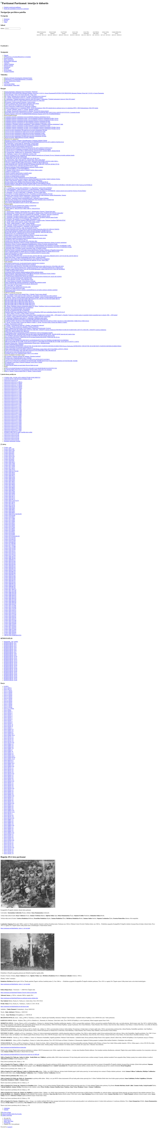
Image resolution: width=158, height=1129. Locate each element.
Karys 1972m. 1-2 (8, 849)
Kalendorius (7, 67)
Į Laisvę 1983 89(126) (10, 573)
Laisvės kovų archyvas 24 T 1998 (13, 410)
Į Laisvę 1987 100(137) (10, 589)
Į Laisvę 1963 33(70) (9, 494)
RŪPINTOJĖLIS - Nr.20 (10, 671)
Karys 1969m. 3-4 (8, 828)
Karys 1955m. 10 (8, 725)
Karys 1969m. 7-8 (8, 831)
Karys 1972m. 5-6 (8, 852)
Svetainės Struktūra (9, 71)
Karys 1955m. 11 (8, 726)
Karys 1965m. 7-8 (8, 801)
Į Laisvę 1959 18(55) (9, 472)
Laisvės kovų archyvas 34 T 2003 (13, 425)
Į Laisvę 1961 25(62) (9, 483)
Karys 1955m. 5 (8, 717)
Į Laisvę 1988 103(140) (10, 593)
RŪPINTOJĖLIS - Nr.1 (10, 643)
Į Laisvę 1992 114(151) (10, 610)
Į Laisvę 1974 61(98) (9, 533)
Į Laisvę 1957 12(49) (9, 465)
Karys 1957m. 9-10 (9, 742)
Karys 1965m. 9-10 (9, 803)
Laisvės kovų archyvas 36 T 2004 (13, 427)
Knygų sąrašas (8, 70)
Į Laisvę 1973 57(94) (9, 527)
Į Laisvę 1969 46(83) (9, 512)
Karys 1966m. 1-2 (8, 804)
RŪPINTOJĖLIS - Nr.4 (10, 647)
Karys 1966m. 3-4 (8, 806)
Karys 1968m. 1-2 (8, 819)
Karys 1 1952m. (8, 690)
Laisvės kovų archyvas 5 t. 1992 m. (13, 382)
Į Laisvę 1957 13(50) (9, 466)
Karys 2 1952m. (8, 692)
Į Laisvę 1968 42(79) (9, 506)
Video (5, 22)
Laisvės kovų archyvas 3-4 (11, 380)
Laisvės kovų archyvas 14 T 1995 (13, 395)
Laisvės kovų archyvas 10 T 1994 (13, 389)
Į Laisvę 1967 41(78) (9, 505)
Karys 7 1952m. (8, 699)
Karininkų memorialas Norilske (12, 441)
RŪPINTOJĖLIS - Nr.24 (10, 677)
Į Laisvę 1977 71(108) (10, 546)
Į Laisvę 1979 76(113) (9, 554)
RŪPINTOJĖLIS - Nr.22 (10, 674)
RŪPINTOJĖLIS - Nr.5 (10, 649)
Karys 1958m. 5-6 (8, 747)
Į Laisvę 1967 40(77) (9, 503)
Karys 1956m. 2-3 (8, 729)
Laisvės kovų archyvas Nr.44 (11, 438)
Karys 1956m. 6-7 (8, 732)
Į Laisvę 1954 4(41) (9, 453)
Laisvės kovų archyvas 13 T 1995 (13, 393)
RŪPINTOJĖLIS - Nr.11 (10, 658)
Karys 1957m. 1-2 (8, 736)
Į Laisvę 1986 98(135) (10, 586)
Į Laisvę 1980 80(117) (9, 559)
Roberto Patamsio (8, 65)
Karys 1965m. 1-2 (8, 797)
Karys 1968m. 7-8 (8, 824)
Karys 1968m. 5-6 (8, 822)
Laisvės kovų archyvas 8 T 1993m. (13, 386)
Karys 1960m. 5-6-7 (9, 763)
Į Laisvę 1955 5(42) (9, 454)
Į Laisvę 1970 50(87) (9, 517)
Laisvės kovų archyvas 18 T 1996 (13, 401)
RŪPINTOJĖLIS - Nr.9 (10, 655)
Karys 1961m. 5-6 (8, 770)
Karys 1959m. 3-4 (8, 754)
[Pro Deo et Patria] (6, 1112)
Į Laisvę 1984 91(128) (10, 576)
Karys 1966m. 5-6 (8, 807)
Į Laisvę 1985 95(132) (10, 582)
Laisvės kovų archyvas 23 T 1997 (13, 408)
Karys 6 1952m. (8, 698)
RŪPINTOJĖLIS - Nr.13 (10, 661)
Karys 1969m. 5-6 (8, 829)
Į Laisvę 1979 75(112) (9, 552)
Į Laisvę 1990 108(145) (10, 601)
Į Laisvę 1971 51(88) (9, 518)
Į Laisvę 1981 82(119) (9, 562)
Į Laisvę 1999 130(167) (10, 633)
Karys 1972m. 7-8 (8, 853)
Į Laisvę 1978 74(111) (9, 551)
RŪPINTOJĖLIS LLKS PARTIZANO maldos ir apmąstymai (20, 205)
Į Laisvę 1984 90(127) (10, 574)
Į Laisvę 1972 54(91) (9, 523)
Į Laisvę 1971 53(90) (9, 521)
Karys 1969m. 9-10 (9, 832)
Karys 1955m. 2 (8, 713)
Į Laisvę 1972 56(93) (9, 525)
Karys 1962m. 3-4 (8, 776)
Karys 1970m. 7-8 (8, 838)
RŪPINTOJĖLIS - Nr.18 (10, 668)
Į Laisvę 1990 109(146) (10, 602)
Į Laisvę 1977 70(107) (10, 545)
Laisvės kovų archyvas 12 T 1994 (13, 392)
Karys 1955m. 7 (8, 720)
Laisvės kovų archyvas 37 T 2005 (13, 429)
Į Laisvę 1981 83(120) (10, 564)
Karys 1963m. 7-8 (8, 787)
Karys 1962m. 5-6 (8, 778)
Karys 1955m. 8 (8, 722)
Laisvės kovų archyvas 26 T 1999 (13, 413)
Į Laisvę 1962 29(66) (9, 489)
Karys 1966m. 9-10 (9, 810)
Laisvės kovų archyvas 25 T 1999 (13, 411)
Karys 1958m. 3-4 (8, 745)
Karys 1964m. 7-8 (8, 794)
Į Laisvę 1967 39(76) (9, 502)
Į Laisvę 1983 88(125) (10, 571)
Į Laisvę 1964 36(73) (9, 499)
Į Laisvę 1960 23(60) (9, 480)
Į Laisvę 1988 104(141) (10, 595)
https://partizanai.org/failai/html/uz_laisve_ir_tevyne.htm (15, 928)
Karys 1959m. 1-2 (8, 753)
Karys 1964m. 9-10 (9, 795)
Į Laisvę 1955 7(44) (9, 457)
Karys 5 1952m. (8, 696)
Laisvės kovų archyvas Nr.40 (11, 435)
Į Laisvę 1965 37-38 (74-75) (11, 500)
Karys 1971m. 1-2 (8, 841)
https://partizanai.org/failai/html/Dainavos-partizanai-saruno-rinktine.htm (19, 998)
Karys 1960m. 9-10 (9, 766)
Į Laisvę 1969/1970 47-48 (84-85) (13, 514)
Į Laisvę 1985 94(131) (10, 580)
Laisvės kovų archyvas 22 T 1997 (13, 407)
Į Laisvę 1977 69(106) (10, 543)
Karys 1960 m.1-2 (8, 760)
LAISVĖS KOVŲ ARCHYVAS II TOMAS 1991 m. (18, 379)
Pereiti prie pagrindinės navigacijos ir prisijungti (16, 8)
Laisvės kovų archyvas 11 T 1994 (12, 391)
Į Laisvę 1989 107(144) (10, 599)
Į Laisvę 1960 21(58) (9, 477)
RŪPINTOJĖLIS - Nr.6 (10, 650)
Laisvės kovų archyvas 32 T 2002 (13, 422)
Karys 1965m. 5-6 (8, 800)
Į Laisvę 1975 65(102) (10, 537)
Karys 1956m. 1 (8, 727)
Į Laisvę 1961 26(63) (9, 484)
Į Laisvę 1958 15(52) (9, 469)
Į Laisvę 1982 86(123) (10, 568)
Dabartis (6, 55)
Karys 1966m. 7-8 (8, 809)
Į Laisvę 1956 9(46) (9, 460)
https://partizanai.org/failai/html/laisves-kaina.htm (13, 1047)
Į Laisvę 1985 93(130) (10, 579)
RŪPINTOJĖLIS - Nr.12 (10, 659)
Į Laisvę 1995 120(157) (10, 619)
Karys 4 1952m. (8, 695)
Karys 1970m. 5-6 (8, 837)
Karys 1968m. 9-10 (9, 825)
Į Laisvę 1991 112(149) (10, 607)
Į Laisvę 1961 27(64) (9, 486)
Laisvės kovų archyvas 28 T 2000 (13, 416)
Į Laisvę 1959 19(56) (9, 474)
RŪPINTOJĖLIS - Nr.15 (10, 663)
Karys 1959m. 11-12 (9, 759)
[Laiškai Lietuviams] (6, 1115)
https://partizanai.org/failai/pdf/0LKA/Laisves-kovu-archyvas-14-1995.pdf (20, 1054)
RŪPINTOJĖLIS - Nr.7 (10, 652)
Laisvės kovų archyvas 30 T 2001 (13, 419)
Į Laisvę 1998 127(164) (10, 629)
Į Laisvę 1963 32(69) (9, 493)
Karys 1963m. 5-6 (8, 785)
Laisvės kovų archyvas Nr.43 (11, 436)
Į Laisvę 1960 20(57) (9, 475)
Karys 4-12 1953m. (9, 708)
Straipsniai (6, 19)
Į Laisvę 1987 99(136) (10, 588)
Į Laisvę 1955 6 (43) (9, 456)
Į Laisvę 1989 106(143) (10, 598)
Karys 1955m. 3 (8, 714)
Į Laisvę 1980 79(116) (9, 558)
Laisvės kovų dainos (9, 84)
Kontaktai (6, 68)
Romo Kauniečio (8, 58)
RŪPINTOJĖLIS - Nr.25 (10, 678)
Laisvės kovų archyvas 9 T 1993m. (13, 388)
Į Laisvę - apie (7, 447)
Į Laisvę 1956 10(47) (9, 462)
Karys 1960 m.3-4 (8, 761)
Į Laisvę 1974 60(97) (9, 531)
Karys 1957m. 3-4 (8, 738)
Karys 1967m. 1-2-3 (9, 812)
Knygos (6, 20)
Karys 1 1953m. (8, 704)
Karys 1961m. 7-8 (8, 772)
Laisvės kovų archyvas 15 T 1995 (13, 396)
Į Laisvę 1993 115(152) (10, 611)
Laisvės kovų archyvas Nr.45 (11, 439)
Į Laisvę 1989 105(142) (10, 596)
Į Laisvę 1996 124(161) (10, 625)
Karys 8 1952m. (8, 701)
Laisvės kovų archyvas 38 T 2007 (13, 430)
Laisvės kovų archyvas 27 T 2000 (13, 414)
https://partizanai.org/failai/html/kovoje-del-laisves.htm (15, 1006)
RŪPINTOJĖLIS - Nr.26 (10, 680)
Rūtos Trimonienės (9, 59)
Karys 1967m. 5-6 (8, 815)
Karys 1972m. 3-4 (8, 850)
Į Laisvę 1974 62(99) (9, 534)
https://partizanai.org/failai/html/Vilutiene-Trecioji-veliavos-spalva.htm (19, 992)
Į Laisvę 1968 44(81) (9, 509)
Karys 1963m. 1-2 (8, 782)
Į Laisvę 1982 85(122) (10, 567)
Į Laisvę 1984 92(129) (10, 577)
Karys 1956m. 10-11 (9, 735)
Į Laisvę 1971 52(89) (9, 520)
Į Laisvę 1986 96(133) (10, 583)
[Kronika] (11, 1114)
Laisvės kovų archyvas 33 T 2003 (13, 423)
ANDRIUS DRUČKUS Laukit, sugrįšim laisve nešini (18, 432)
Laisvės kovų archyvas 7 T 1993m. (13, 385)
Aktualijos (6, 62)
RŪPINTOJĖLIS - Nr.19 (10, 669)
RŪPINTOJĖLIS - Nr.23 (10, 675)
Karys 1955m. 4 (8, 716)
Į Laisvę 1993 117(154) (10, 614)
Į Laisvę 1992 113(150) (10, 608)
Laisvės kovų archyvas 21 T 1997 (13, 405)
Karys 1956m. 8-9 (8, 733)
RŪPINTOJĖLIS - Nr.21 (10, 672)
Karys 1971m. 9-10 (9, 847)
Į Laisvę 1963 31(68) (9, 491)
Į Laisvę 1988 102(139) (10, 592)
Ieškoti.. (3, 28)
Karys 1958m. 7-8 (8, 748)
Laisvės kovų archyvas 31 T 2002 (13, 420)
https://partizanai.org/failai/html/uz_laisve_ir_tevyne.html (15, 984)
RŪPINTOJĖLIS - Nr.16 (10, 665)
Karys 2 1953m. (8, 705)
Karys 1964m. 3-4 (8, 791)
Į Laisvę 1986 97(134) (10, 585)
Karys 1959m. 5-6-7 (9, 756)
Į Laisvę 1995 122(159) (10, 622)
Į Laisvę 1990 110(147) (10, 604)
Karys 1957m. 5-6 (8, 739)
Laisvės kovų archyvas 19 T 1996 (13, 402)
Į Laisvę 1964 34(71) (9, 496)
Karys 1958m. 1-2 (8, 744)
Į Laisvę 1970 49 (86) (9, 515)
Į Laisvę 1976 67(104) (10, 540)
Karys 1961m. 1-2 (8, 767)
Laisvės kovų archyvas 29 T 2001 (13, 417)
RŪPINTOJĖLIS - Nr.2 (10, 644)
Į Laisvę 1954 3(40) (9, 452)
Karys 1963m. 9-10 (9, 788)
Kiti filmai (6, 82)
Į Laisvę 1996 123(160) (10, 623)
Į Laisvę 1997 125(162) (10, 626)
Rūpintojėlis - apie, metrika (11, 641)
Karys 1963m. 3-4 (8, 784)
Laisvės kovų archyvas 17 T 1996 (13, 399)
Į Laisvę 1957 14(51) (9, 468)
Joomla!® (9, 1127)
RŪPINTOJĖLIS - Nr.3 (10, 646)
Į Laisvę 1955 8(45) (9, 459)
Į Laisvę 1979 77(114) (9, 555)
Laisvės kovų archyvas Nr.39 (11, 433)
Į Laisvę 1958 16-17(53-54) (11, 471)
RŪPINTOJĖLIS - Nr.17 (10, 666)
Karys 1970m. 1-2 (8, 834)
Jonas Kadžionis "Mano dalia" (12, 85)
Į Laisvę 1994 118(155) (10, 616)
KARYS (6, 686)
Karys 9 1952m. (8, 702)
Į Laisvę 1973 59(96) (9, 530)
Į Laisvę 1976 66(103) (10, 539)
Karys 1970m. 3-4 (8, 835)
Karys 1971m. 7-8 (8, 846)
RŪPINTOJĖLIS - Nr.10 (10, 656)
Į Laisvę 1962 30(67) (9, 490)
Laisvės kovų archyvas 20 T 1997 (13, 404)
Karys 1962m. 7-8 (8, 779)
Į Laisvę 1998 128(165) (10, 630)
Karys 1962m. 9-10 (9, 781)
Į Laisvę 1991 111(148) (10, 605)
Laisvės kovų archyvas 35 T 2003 (13, 426)
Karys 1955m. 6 (8, 719)
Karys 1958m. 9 (8, 750)
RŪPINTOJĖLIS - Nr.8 (10, 653)
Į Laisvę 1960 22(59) (9, 478)
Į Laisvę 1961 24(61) (9, 481)
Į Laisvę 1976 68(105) (10, 542)
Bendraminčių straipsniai (10, 61)
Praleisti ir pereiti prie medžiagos (12, 7)
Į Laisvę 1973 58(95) (9, 528)
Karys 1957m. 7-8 (8, 741)
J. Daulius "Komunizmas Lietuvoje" (13, 324)
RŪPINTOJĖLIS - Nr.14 (10, 662)
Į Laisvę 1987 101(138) (10, 591)
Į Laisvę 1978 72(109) (10, 548)
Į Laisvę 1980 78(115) (9, 557)
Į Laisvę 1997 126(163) (10, 627)
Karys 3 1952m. (8, 693)
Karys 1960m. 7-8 (8, 764)
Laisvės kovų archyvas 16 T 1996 (13, 398)
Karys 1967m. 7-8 (8, 816)
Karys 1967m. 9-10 (9, 818)
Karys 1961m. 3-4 (8, 769)
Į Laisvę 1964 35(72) (9, 497)
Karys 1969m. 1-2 (8, 827)
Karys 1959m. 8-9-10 (9, 757)
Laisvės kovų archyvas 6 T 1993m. (13, 383)
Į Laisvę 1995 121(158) (10, 620)
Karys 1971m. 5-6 (8, 844)
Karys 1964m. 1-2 (8, 790)
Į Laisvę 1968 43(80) (9, 508)
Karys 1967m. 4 (8, 813)
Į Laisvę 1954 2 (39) (9, 450)
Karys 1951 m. (8, 689)
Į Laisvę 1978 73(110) (9, 549)
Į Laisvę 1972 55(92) (9, 524)
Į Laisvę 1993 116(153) (10, 613)
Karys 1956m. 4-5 (8, 730)
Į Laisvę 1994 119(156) (10, 617)
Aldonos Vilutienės (9, 64)
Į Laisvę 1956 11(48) (9, 463)
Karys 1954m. (7, 710)
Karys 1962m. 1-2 (8, 775)
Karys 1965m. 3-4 (8, 798)
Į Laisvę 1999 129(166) (10, 632)
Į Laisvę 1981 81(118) (9, 561)
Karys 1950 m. (8, 688)
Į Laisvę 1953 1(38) (9, 449)
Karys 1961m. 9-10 (9, 773)
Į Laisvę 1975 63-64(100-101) (12, 536)
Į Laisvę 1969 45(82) (9, 511)
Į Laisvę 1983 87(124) (10, 570)
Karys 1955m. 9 (8, 723)
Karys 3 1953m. (8, 707)
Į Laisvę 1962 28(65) (9, 487)
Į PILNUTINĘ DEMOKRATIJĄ (12, 635)
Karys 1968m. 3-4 (8, 821)
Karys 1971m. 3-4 (8, 843)
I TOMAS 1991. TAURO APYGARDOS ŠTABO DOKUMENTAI (22, 377)
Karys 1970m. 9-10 (9, 840)
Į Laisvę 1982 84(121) (10, 565)
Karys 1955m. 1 (8, 711)
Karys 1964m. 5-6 (8, 793)
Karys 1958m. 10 (8, 751)
